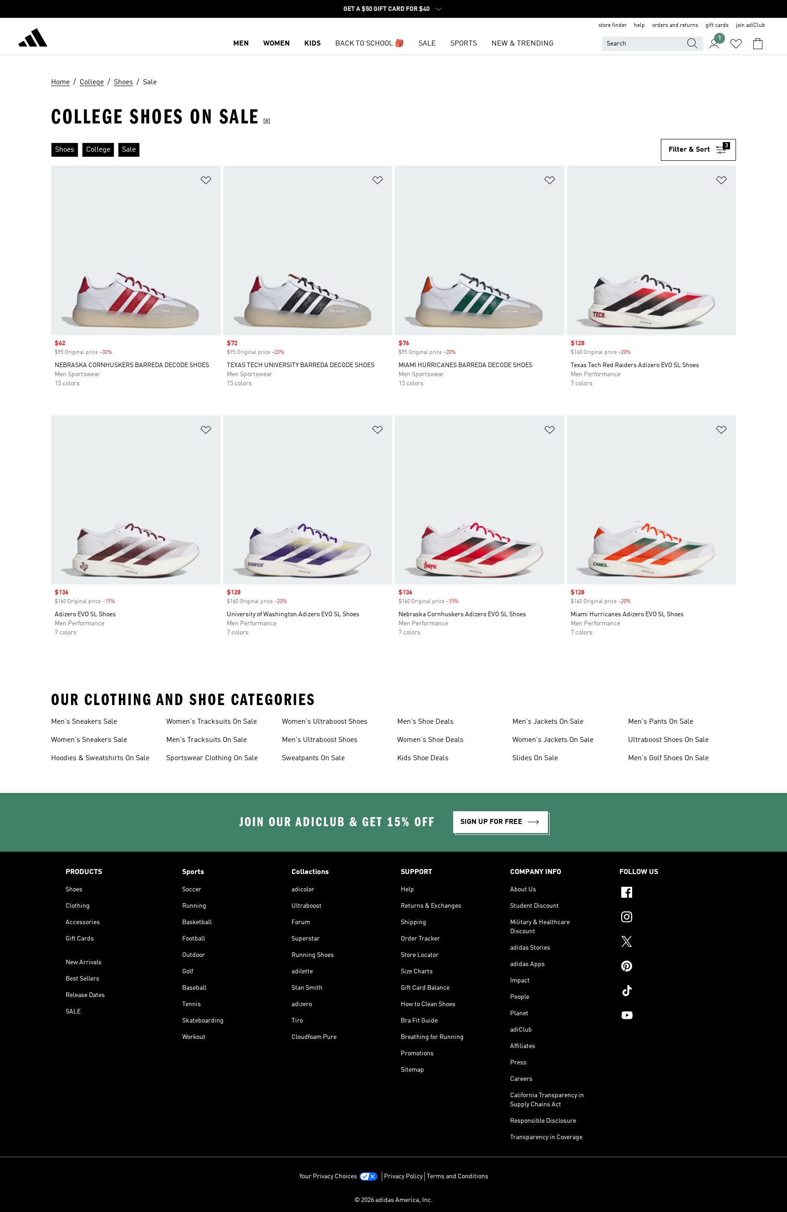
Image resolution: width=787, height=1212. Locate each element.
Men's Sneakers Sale (84, 722)
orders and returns (675, 25)
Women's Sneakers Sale (89, 740)
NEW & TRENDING (522, 43)
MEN (241, 43)
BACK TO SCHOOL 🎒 (369, 43)
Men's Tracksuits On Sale (206, 740)
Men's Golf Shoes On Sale (668, 758)
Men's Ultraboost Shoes (320, 740)
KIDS (312, 43)
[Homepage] (32, 39)
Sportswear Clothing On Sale (212, 758)
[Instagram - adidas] (670, 918)
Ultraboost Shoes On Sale (668, 740)
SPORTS (463, 43)
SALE (427, 43)
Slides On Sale (535, 758)
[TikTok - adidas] (670, 992)
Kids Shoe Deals (423, 758)
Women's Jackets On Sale (552, 740)
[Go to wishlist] (736, 44)
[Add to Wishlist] (206, 182)
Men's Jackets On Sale (547, 722)
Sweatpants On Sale (313, 758)
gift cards (717, 25)
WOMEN (276, 43)
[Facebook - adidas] (670, 893)
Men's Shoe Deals (425, 722)
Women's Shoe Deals (430, 740)
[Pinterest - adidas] (670, 967)
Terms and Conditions (457, 1176)
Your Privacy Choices (328, 1176)
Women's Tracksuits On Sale (211, 722)
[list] (356, 150)
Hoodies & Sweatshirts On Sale (100, 758)
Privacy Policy (403, 1176)
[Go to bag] (758, 44)
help (639, 25)
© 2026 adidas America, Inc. (393, 1200)
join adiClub (750, 25)
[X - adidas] (670, 943)
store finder (612, 25)
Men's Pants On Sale (660, 722)
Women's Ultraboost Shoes (325, 722)
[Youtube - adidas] (670, 1016)
